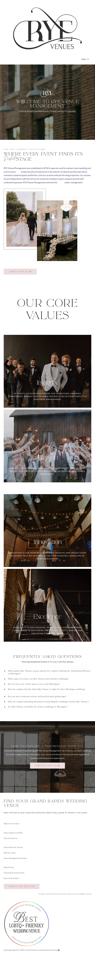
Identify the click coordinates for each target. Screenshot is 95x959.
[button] (47, 672)
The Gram (82, 813)
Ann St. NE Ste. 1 (13, 824)
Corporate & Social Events (14, 873)
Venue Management (12, 858)
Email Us (14, 838)
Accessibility (62, 894)
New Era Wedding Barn (39, 813)
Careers (24, 858)
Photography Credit (43, 894)
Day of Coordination (11, 878)
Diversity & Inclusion (72, 894)
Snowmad (88, 894)
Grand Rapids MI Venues (13, 847)
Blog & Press (9, 867)
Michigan (54, 662)
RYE (19, 171)
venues (61, 182)
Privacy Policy (54, 894)
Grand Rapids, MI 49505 (13, 833)
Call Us (6, 838)
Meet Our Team (10, 853)
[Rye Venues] (47, 3)
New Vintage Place (14, 813)
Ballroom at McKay (64, 813)
